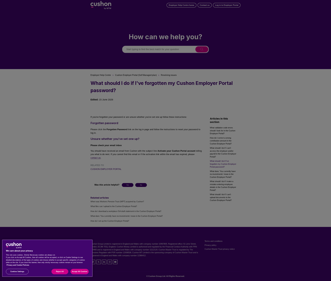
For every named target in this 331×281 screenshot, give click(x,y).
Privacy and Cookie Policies (18, 265)
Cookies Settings (17, 271)
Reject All (60, 271)
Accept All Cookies (79, 271)
